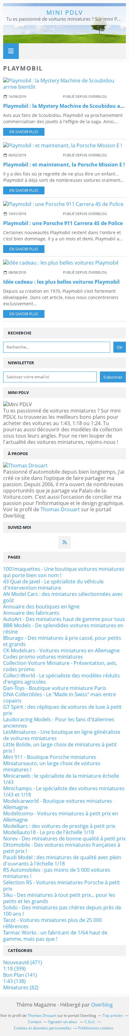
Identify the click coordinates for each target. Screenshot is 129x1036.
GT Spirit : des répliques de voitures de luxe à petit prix (62, 710)
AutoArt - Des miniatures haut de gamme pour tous (64, 619)
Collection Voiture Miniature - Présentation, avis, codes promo (60, 666)
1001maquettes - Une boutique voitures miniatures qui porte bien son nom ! (63, 572)
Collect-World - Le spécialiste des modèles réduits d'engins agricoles (61, 678)
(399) (14, 968)
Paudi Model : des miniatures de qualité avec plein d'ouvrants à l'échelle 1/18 (62, 860)
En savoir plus (23, 131)
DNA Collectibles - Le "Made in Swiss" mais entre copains (59, 697)
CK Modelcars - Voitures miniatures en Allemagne (61, 650)
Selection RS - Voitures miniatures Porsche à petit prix (61, 885)
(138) (14, 981)
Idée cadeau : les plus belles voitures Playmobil (61, 281)
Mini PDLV (64, 12)
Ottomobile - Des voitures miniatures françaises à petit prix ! (61, 848)
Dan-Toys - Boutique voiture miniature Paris (54, 688)
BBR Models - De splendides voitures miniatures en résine (63, 628)
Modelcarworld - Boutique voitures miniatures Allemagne (57, 804)
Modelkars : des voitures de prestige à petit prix (59, 826)
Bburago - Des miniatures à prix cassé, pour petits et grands (62, 641)
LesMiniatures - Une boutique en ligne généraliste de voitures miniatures (61, 735)
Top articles (113, 1015)
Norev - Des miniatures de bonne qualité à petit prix (64, 838)
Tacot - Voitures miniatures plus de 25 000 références (52, 923)
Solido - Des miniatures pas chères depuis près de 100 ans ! (62, 910)
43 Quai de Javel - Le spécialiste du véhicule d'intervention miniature (53, 584)
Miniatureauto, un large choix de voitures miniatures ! (52, 766)
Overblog (102, 1004)
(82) (21, 987)
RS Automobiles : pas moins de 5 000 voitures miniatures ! (56, 873)
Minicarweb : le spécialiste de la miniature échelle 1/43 (61, 779)
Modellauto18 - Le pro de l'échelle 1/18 (48, 832)
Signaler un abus (63, 1021)
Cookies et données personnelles (42, 1028)
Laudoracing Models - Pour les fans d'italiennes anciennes (58, 722)
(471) (22, 962)
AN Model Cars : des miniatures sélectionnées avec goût (63, 597)
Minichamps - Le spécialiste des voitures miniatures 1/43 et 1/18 (64, 791)
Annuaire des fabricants (31, 612)
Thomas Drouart (60, 509)
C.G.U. (90, 1021)
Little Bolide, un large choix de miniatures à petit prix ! (60, 747)
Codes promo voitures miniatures (43, 656)
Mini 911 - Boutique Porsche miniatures (49, 757)
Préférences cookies (95, 1028)
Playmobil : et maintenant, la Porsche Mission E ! (64, 164)
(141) (20, 974)
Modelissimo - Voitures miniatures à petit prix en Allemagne (60, 816)
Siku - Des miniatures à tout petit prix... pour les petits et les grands (59, 898)
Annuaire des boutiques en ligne (41, 606)
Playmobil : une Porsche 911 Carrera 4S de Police (63, 223)
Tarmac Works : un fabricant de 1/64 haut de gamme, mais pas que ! (55, 935)
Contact (34, 1021)
